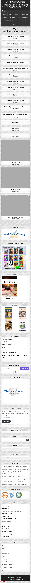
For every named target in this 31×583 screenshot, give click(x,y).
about (10, 14)
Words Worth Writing (15, 1)
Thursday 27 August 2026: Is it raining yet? (15, 469)
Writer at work (15, 189)
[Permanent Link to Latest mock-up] (15, 150)
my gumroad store (21, 21)
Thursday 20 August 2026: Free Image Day (14, 484)
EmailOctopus (19, 372)
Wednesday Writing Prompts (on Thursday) (15, 68)
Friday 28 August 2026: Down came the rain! (15, 466)
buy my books (25, 14)
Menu (5, 11)
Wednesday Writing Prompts (15, 36)
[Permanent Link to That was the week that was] (15, 205)
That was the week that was (15, 217)
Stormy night (15, 122)
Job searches (15, 128)
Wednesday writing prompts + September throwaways (15, 115)
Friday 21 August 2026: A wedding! (12, 481)
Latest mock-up (15, 162)
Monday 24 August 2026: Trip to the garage (15, 479)
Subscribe (6, 421)
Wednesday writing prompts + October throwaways (15, 107)
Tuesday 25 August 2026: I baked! (12, 476)
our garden (12, 17)
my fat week (15, 24)
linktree (5, 17)
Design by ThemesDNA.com (15, 579)
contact (16, 14)
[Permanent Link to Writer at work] (15, 177)
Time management (15, 135)
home (4, 14)
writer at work (15, 143)
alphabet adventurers (23, 17)
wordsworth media (9, 21)
